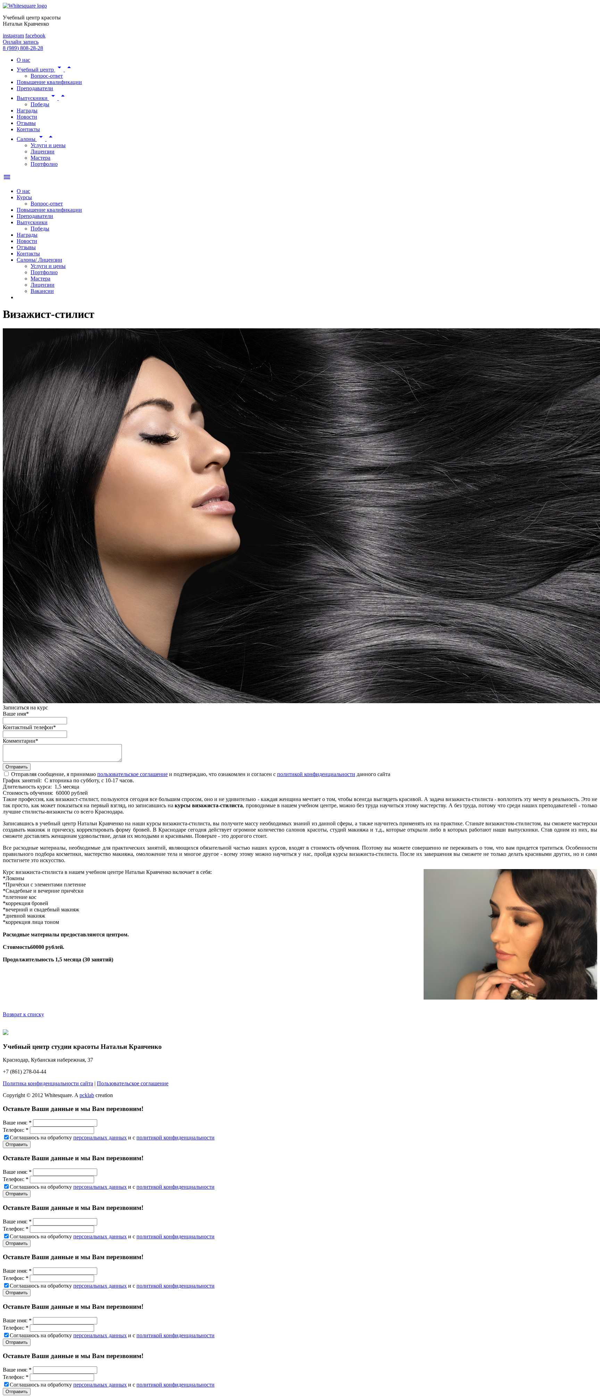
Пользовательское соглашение (132, 1083)
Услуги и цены (48, 145)
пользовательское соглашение (132, 774)
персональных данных (100, 1137)
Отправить (17, 1144)
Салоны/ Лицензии (39, 260)
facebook (35, 36)
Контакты (28, 253)
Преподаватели (35, 216)
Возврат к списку (23, 1014)
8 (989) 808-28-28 (23, 48)
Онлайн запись (21, 42)
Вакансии (42, 291)
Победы (40, 104)
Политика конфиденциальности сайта (48, 1083)
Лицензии (43, 151)
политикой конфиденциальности (316, 774)
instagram (13, 36)
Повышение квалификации (49, 210)
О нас (23, 191)
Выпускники (32, 222)
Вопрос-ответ (47, 76)
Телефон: (15, 1130)
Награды (27, 235)
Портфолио (44, 164)
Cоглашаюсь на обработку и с (112, 1137)
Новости (27, 241)
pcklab (87, 1095)
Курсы (24, 197)
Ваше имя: (17, 1123)
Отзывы (26, 247)
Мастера (40, 158)
